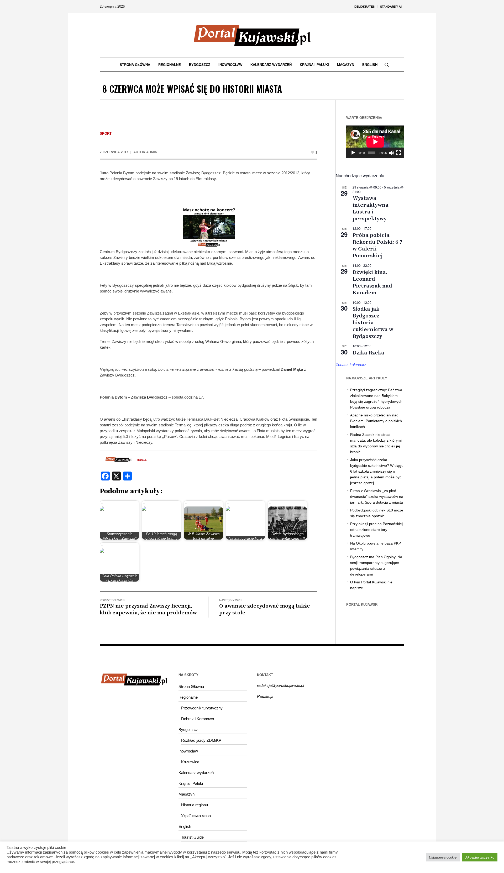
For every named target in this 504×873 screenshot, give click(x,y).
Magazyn (186, 794)
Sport (106, 133)
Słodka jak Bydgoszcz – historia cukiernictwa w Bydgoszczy (373, 323)
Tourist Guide (192, 837)
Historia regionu (194, 805)
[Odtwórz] (353, 152)
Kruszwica (190, 762)
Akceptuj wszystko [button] (479, 857)
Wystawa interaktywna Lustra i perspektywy (370, 208)
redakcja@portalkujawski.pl (280, 685)
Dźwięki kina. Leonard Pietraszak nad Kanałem (372, 282)
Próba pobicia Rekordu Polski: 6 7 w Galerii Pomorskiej (377, 245)
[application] (375, 142)
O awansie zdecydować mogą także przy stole (264, 609)
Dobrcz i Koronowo (197, 719)
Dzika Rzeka (368, 352)
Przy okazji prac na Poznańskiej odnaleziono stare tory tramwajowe (376, 529)
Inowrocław (188, 751)
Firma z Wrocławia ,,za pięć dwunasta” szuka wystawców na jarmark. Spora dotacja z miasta (376, 496)
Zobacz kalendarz (351, 364)
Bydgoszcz (188, 729)
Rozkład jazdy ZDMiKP (201, 740)
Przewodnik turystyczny (202, 708)
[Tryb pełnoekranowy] (398, 152)
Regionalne (188, 697)
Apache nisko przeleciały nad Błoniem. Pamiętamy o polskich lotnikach (376, 421)
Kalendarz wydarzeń (196, 772)
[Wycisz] (391, 152)
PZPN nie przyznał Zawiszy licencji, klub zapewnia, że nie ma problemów (148, 609)
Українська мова (196, 815)
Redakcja (265, 696)
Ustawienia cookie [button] (442, 857)
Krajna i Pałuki (190, 783)
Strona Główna (191, 686)
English (184, 826)
